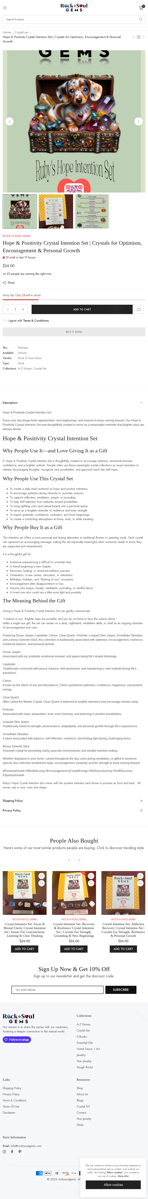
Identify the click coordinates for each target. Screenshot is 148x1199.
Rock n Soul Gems (17, 236)
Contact (81, 1113)
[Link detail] (4, 1152)
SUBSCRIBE (121, 989)
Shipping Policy (12, 1088)
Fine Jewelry (84, 1061)
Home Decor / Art (88, 1049)
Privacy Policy (11, 1094)
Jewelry (81, 1055)
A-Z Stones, (25, 368)
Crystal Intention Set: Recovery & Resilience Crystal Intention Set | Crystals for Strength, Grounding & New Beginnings (74, 930)
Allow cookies (113, 1184)
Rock (21, 363)
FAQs (80, 1125)
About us (82, 1094)
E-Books (82, 1037)
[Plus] (23, 309)
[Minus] (8, 309)
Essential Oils (85, 1043)
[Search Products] (141, 19)
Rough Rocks (85, 1067)
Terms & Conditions (14, 1100)
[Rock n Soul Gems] (74, 8)
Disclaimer (9, 1113)
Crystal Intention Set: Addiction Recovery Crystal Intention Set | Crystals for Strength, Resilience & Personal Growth (123, 930)
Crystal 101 (83, 1106)
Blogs (80, 1100)
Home (7, 32)
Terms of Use (11, 1106)
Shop (80, 1088)
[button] (138, 121)
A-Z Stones (83, 1024)
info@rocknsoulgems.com (22, 1146)
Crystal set (21, 32)
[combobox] (74, 19)
